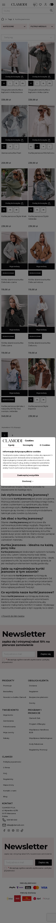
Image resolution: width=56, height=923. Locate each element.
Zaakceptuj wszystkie (28, 475)
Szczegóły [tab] (28, 445)
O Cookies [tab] (45, 445)
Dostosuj (27, 481)
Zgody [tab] (11, 445)
